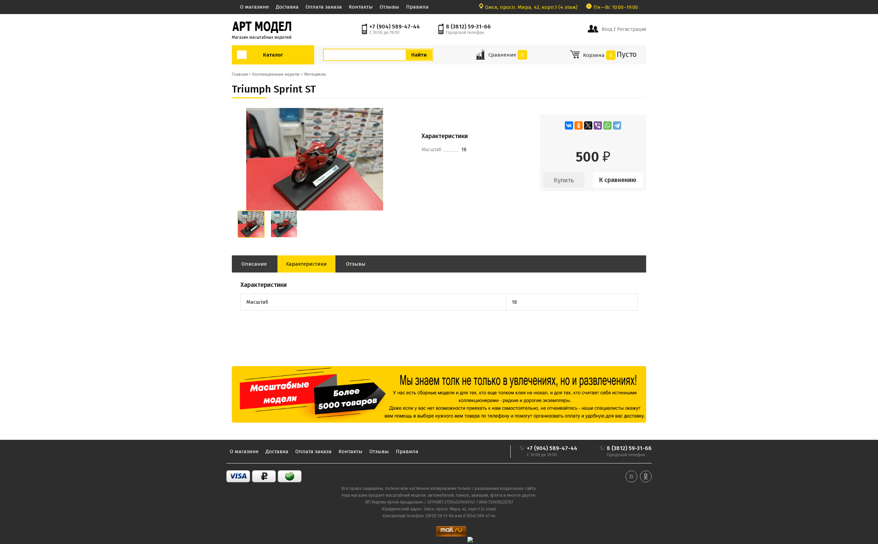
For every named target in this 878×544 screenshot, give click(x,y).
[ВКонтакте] (569, 125)
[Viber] (598, 125)
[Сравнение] (480, 57)
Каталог (273, 55)
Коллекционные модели (275, 74)
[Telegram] (617, 125)
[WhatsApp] (607, 125)
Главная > (241, 74)
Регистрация (631, 29)
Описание (254, 264)
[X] (588, 125)
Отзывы (389, 7)
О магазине (254, 7)
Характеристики (306, 264)
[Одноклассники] (578, 125)
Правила (417, 7)
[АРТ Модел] (262, 26)
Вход (607, 29)
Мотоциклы (315, 74)
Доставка (287, 7)
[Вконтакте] (631, 476)
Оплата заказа (324, 7)
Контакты (361, 7)
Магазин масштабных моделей (262, 37)
